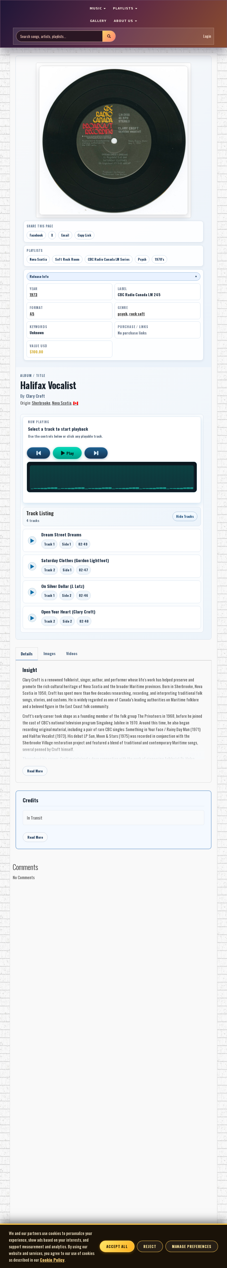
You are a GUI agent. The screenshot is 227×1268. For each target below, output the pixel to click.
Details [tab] (27, 653)
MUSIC (96, 8)
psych (122, 313)
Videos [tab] (72, 653)
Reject (149, 1246)
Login (207, 36)
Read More (35, 771)
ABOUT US (124, 20)
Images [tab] (49, 653)
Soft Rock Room (67, 259)
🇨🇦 (75, 403)
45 (32, 313)
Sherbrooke (41, 403)
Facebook (36, 235)
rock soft (137, 313)
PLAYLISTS (124, 8)
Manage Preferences (191, 1246)
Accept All (117, 1246)
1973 (33, 294)
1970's (159, 259)
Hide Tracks (185, 516)
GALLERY (98, 20)
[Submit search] (108, 36)
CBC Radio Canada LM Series (109, 259)
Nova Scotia (38, 259)
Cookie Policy (52, 1260)
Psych (142, 259)
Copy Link (84, 235)
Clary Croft (35, 395)
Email (65, 235)
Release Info (113, 276)
